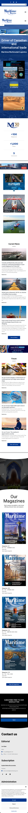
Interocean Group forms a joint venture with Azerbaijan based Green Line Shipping (13, 322)
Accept (14, 800)
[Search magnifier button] (26, 5)
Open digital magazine (7, 551)
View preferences (14, 808)
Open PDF (4, 549)
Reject (14, 804)
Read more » (4, 274)
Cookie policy (14, 811)
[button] (26, 787)
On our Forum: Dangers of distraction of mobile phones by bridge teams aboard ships (13, 379)
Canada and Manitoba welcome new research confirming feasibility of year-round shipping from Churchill (13, 264)
